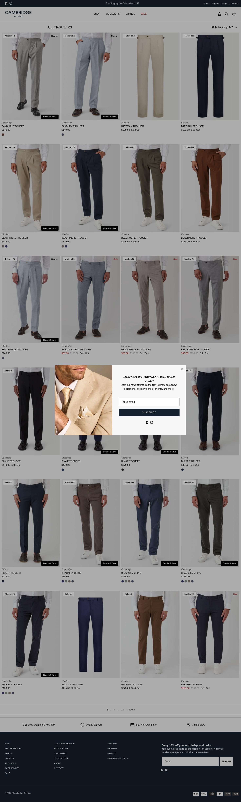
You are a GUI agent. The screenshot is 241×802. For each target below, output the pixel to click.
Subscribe (149, 412)
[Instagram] (151, 422)
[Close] (182, 369)
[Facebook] (147, 422)
